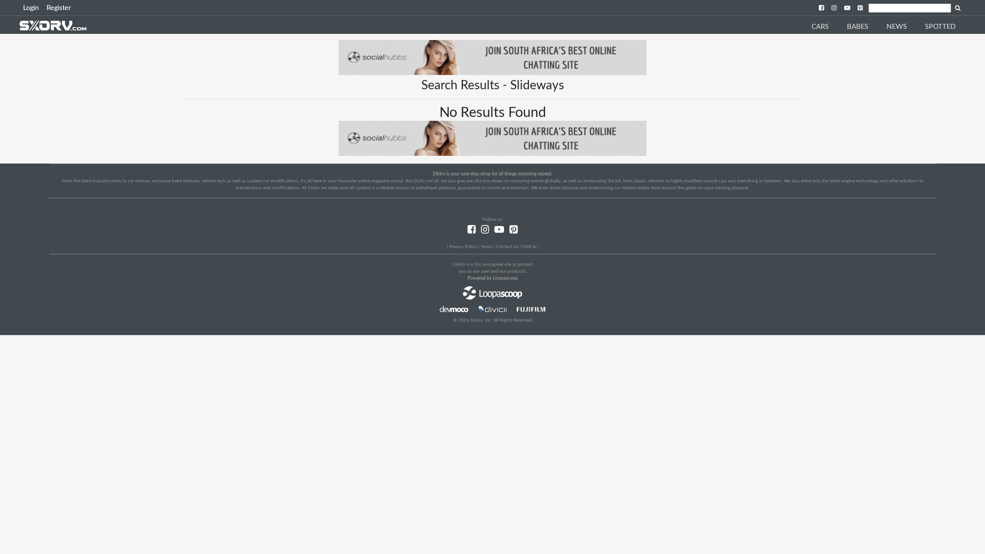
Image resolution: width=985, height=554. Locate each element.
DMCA (529, 246)
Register (59, 8)
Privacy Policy (463, 246)
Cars (820, 26)
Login (31, 8)
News (896, 26)
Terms (486, 246)
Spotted (940, 26)
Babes (857, 26)
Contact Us (507, 246)
